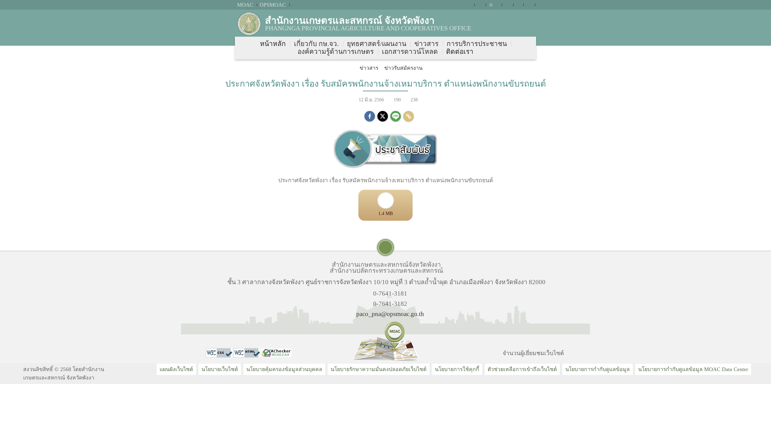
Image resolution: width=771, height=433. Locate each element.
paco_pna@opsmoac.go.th (390, 313)
